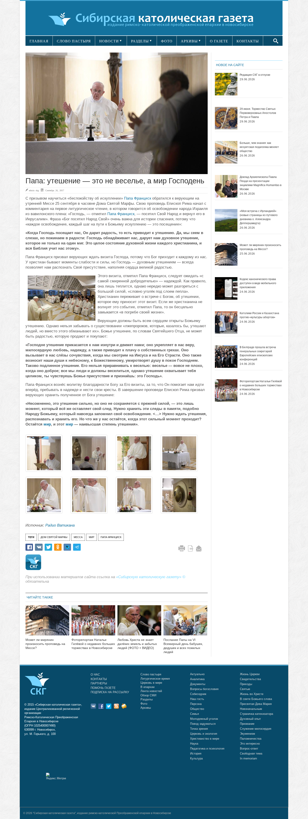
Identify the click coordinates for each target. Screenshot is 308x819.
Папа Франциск (137, 198)
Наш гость (197, 699)
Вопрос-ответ (249, 748)
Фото (143, 703)
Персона (196, 704)
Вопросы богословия (204, 689)
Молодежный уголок (204, 718)
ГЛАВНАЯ (39, 41)
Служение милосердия (255, 728)
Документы (197, 684)
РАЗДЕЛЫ (140, 41)
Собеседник (198, 694)
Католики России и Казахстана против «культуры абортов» (259, 315)
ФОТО (166, 41)
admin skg (34, 190)
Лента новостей (151, 691)
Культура (196, 758)
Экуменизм (247, 733)
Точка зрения (199, 728)
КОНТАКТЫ (248, 41)
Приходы (246, 684)
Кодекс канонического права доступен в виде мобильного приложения (258, 283)
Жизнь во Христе (251, 694)
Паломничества (250, 738)
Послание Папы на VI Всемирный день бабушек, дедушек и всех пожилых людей (183, 645)
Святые (245, 689)
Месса (78, 537)
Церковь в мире (151, 682)
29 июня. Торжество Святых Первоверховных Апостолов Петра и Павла (258, 113)
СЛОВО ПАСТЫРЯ (74, 41)
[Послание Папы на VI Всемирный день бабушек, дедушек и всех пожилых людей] (185, 623)
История (195, 753)
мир (47, 424)
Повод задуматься (203, 723)
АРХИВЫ (189, 41)
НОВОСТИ (109, 41)
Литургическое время (155, 678)
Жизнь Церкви (250, 674)
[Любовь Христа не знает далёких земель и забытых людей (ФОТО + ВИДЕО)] (139, 623)
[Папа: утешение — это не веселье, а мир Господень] (116, 113)
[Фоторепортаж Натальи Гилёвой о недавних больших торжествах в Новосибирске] (93, 623)
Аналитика (197, 679)
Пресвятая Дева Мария (256, 704)
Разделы (146, 699)
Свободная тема (251, 753)
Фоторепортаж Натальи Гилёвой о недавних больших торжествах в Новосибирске (93, 644)
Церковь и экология (203, 733)
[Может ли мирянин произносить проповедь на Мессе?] (47, 623)
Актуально (197, 674)
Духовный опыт (250, 718)
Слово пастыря (150, 674)
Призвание (247, 723)
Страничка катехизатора (256, 713)
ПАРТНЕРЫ (99, 683)
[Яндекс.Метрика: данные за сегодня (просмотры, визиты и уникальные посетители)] (56, 776)
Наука (194, 743)
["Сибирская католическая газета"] (153, 19)
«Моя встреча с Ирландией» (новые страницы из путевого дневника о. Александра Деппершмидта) (259, 217)
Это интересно (250, 743)
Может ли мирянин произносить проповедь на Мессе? (45, 644)
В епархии (147, 687)
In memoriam (248, 758)
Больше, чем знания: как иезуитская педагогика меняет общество (259, 147)
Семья (194, 713)
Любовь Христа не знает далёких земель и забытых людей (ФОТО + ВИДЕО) (137, 644)
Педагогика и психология (207, 748)
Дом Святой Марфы (54, 537)
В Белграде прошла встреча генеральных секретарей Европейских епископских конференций (258, 353)
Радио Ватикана (60, 525)
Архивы (145, 707)
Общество (197, 709)
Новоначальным (251, 709)
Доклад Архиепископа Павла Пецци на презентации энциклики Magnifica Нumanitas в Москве (260, 183)
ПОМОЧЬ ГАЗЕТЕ (103, 688)
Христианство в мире (204, 738)
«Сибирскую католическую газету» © (150, 577)
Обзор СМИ (148, 695)
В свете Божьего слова (256, 699)
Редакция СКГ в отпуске (255, 74)
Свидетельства (250, 679)
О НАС (95, 674)
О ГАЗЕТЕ (219, 41)
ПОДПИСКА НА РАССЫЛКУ (110, 692)
